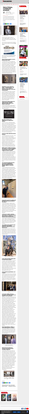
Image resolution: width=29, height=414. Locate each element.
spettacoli (14, 4)
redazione (22, 20)
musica (11, 4)
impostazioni (2, 413)
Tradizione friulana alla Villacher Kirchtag (22, 85)
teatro (17, 4)
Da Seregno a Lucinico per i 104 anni (23, 68)
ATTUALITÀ (22, 72)
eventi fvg (7, 4)
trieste (9, 4)
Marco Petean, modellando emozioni (7, 8)
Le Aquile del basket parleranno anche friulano (23, 35)
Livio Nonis (22, 88)
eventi (4, 4)
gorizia (16, 4)
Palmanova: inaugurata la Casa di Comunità (22, 17)
